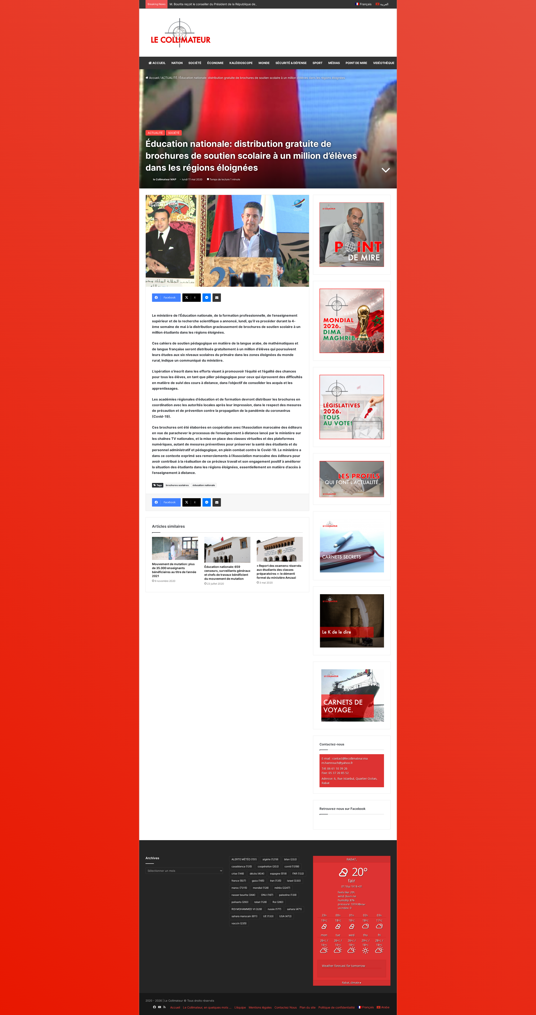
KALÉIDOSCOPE (241, 63)
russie (274, 909)
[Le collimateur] (181, 32)
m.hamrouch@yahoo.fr (337, 763)
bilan (290, 859)
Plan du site (308, 1007)
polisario (240, 902)
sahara (294, 909)
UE (268, 916)
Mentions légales (260, 1007)
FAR (298, 873)
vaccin (239, 923)
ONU (267, 894)
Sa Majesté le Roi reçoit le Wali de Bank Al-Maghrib (204, 4)
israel (294, 880)
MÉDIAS (334, 63)
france (239, 880)
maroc (239, 887)
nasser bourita (243, 894)
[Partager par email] (217, 297)
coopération (268, 866)
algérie (270, 859)
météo (282, 887)
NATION (177, 63)
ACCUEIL (159, 63)
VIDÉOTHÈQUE (383, 63)
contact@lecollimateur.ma (350, 758)
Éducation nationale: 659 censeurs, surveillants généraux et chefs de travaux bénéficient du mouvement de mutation (227, 572)
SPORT (317, 63)
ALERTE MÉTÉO (244, 859)
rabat (260, 902)
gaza (258, 880)
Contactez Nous (285, 1007)
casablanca (242, 866)
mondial (261, 887)
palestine (287, 894)
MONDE (264, 63)
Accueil (153, 77)
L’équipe (240, 1007)
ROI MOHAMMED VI (247, 909)
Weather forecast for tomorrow (343, 966)
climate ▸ (351, 982)
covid (292, 866)
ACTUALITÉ (169, 77)
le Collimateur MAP (164, 179)
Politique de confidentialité (336, 1007)
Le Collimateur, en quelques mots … (207, 1007)
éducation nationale (204, 485)
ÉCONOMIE (215, 63)
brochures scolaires (177, 485)
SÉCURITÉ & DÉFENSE (291, 63)
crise (238, 873)
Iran (275, 880)
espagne (278, 873)
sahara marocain (244, 916)
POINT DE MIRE (356, 63)
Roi (278, 902)
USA (285, 916)
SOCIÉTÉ (194, 63)
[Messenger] (206, 297)
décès (257, 873)
